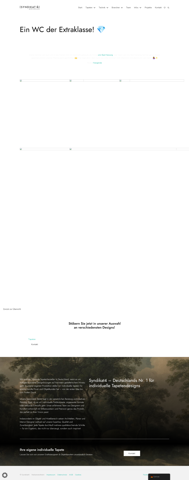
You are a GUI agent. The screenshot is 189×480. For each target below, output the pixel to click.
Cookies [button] (78, 475)
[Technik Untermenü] (107, 8)
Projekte (148, 7)
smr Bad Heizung (105, 55)
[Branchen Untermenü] (122, 8)
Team (128, 7)
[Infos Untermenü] (140, 8)
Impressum (51, 475)
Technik (102, 7)
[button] (5, 475)
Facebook (146, 475)
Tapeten (89, 7)
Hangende (97, 63)
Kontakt (158, 7)
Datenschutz (62, 475)
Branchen (116, 7)
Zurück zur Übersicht (12, 309)
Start (80, 7)
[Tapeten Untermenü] (94, 8)
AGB (71, 475)
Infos (136, 7)
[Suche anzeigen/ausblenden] (168, 7)
